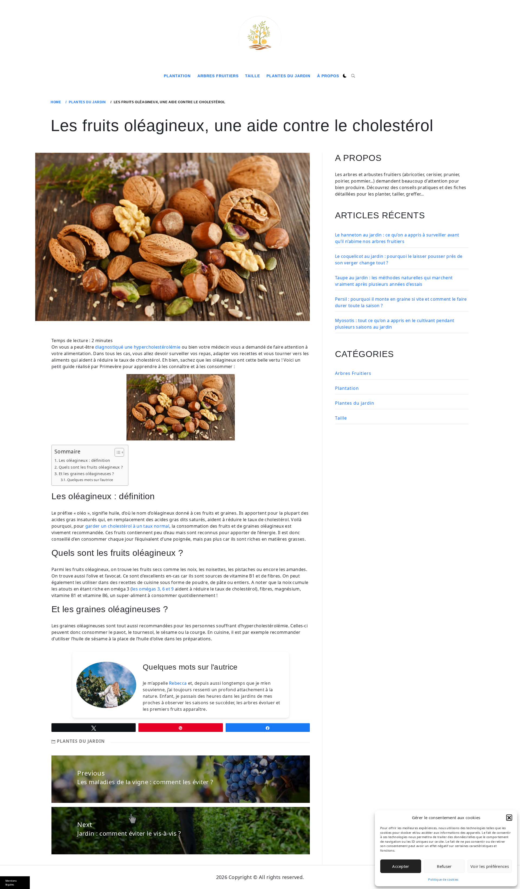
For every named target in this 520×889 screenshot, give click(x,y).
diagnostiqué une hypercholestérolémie (137, 347)
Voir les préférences (489, 866)
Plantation (177, 76)
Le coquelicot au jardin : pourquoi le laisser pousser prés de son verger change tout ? (399, 259)
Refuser (444, 866)
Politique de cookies (443, 879)
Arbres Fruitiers (218, 76)
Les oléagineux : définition (84, 460)
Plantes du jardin (288, 76)
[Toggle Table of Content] (116, 452)
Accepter (400, 866)
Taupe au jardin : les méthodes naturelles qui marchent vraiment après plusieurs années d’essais (394, 281)
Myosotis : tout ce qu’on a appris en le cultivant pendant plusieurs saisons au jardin (394, 323)
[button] (509, 817)
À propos (328, 76)
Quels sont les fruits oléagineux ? (91, 467)
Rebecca (178, 683)
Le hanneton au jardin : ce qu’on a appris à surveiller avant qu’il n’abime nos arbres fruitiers (397, 238)
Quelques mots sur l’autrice (90, 479)
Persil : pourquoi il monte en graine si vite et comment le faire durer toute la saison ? (401, 302)
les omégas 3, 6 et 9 (153, 589)
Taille (252, 76)
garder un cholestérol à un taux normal (127, 526)
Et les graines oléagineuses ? (86, 473)
